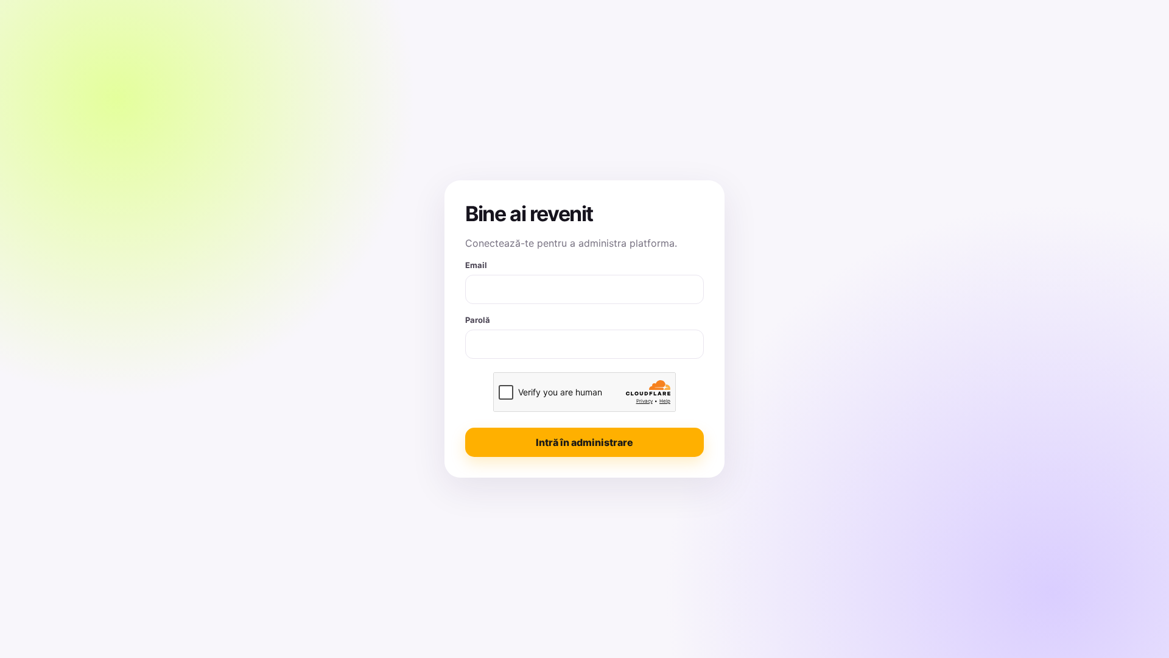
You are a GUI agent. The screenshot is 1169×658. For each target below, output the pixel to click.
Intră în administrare (584, 442)
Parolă (477, 320)
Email (476, 265)
